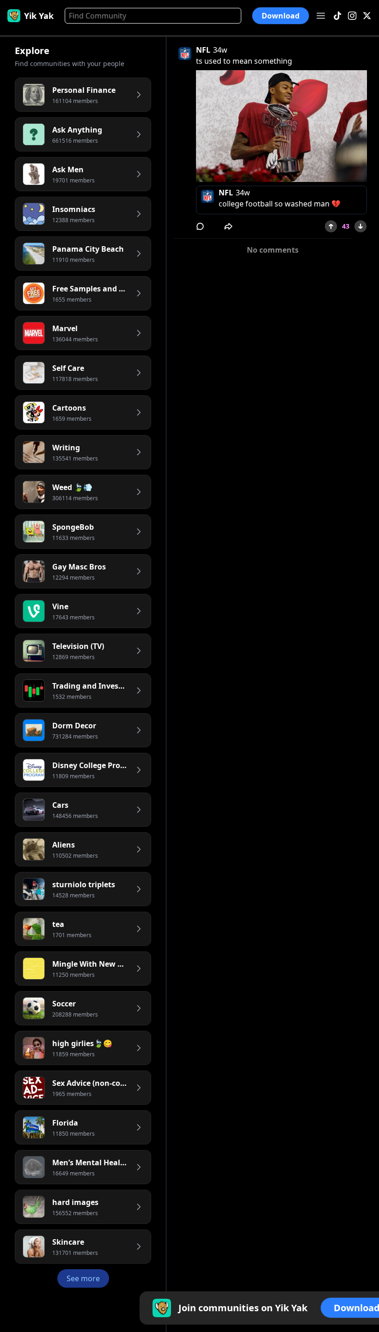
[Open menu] (320, 15)
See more (83, 1278)
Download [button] (280, 16)
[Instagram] (352, 16)
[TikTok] (337, 16)
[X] (367, 16)
